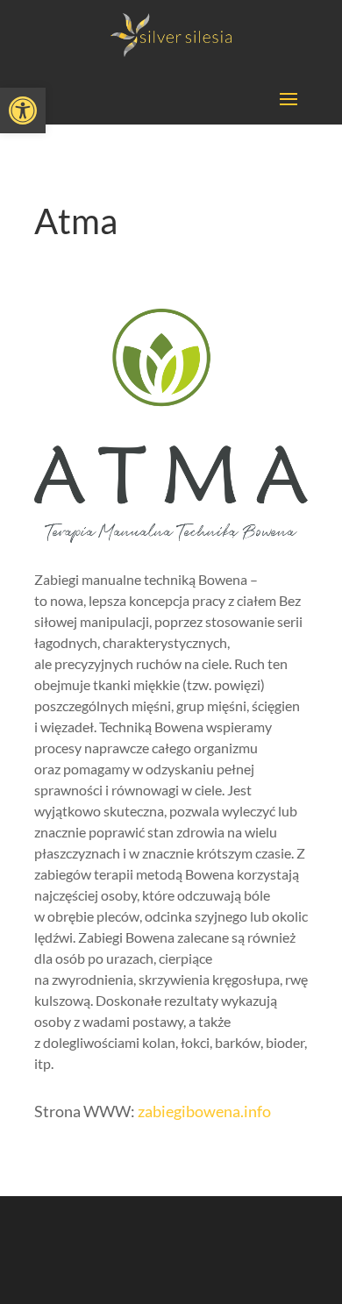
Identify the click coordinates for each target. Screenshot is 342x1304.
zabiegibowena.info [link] (204, 1111)
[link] (23, 110)
